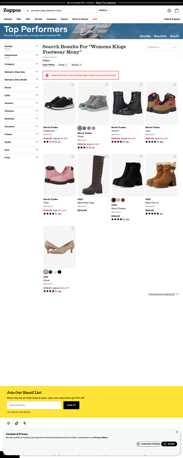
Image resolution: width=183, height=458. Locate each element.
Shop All (174, 36)
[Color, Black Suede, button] (59, 272)
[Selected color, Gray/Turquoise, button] (79, 128)
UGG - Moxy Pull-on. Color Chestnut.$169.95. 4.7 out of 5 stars (161, 187)
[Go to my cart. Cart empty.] (177, 10)
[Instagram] (8, 423)
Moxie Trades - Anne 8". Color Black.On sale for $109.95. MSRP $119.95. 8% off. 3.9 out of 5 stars (127, 115)
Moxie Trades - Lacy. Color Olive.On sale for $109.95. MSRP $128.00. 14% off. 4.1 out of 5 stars (161, 115)
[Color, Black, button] (50, 272)
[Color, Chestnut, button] (123, 200)
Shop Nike (145, 36)
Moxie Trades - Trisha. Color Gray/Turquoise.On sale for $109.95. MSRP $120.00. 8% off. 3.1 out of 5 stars (93, 115)
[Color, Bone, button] (55, 272)
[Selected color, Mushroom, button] (45, 272)
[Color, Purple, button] (93, 128)
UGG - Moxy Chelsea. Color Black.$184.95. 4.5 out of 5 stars (127, 187)
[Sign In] (169, 10)
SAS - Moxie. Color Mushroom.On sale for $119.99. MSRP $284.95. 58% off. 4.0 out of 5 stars (59, 259)
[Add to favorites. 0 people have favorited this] (73, 84)
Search (103, 10)
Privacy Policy (100, 437)
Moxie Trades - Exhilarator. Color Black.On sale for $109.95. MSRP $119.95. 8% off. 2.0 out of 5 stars (59, 115)
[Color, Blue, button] (84, 128)
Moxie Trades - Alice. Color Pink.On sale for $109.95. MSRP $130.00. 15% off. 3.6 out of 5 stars (59, 187)
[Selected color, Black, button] (113, 200)
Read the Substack (106, 2)
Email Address (17, 405)
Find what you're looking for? (162, 294)
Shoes (61, 65)
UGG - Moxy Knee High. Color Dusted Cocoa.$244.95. (93, 187)
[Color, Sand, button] (118, 200)
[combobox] (60, 10)
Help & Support (172, 19)
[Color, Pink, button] (89, 128)
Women (75, 65)
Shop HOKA (160, 36)
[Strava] (24, 423)
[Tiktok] (16, 423)
